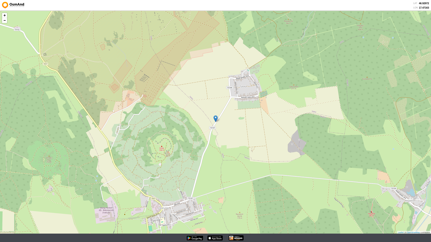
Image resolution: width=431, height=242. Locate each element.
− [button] (5, 20)
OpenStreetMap (413, 232)
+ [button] (5, 15)
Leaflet (401, 232)
